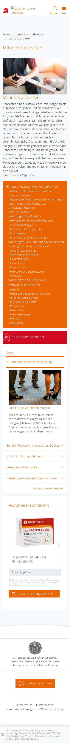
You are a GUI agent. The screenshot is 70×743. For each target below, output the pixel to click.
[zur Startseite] (28, 10)
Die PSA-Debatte (20, 212)
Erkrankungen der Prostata (23, 216)
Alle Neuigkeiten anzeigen (49, 488)
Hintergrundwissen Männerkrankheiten (32, 186)
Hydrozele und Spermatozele (27, 271)
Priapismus (16, 323)
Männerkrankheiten (19, 38)
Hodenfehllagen (19, 259)
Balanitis (15, 289)
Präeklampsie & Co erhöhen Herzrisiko (31, 478)
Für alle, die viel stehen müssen (29, 408)
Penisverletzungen (21, 314)
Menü (63, 13)
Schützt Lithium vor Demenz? (25, 456)
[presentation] (11, 545)
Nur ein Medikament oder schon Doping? (33, 445)
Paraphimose (17, 306)
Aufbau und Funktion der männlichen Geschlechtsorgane (31, 193)
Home (6, 34)
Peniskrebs (16, 310)
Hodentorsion (18, 267)
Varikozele (16, 275)
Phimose (15, 318)
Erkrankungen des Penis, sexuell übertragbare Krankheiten (27, 282)
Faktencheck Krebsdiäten (22, 467)
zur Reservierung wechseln (36, 594)
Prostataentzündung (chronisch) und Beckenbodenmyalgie (31, 223)
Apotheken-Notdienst (27, 337)
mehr (50, 431)
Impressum (25, 705)
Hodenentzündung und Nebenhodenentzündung (23, 253)
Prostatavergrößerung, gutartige (28, 237)
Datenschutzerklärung (26, 738)
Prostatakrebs (18, 233)
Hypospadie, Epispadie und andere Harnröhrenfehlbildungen (30, 295)
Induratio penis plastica (23, 302)
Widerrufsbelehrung (51, 709)
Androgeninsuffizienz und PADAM (29, 246)
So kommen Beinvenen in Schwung (29, 362)
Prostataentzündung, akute (26, 229)
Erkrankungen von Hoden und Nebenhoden (35, 242)
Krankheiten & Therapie (29, 34)
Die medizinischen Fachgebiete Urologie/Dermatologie (27, 205)
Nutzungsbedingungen (21, 709)
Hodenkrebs (17, 263)
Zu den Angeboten (22, 572)
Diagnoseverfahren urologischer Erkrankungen (37, 199)
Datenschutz (45, 705)
